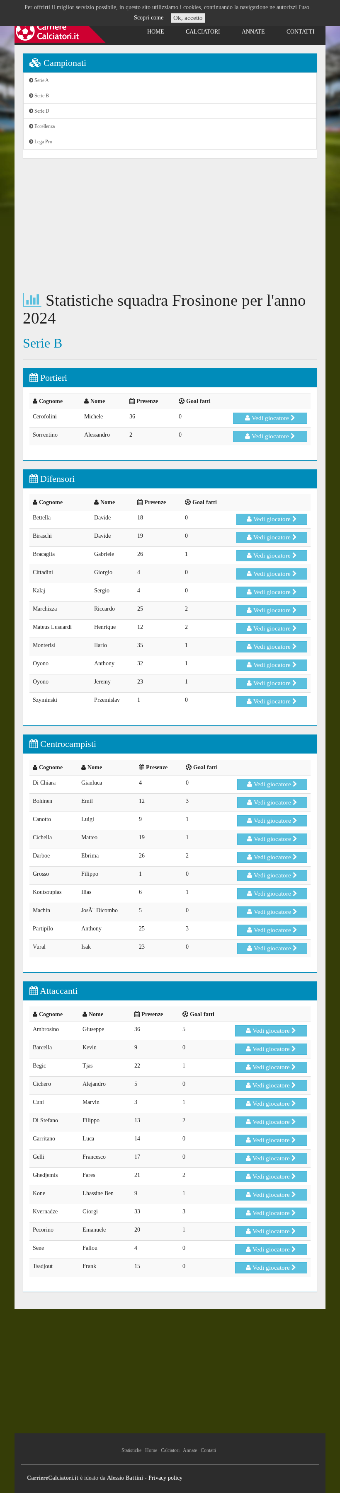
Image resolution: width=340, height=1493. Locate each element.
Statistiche (131, 1450)
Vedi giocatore (270, 418)
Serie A (41, 80)
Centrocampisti (67, 744)
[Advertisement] (170, 225)
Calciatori (203, 32)
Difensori (56, 479)
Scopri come (148, 17)
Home (155, 32)
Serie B (41, 96)
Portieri (52, 377)
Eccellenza (44, 126)
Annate (253, 32)
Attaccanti (58, 991)
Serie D (41, 111)
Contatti (301, 32)
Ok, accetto (188, 17)
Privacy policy (165, 1478)
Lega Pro (42, 142)
